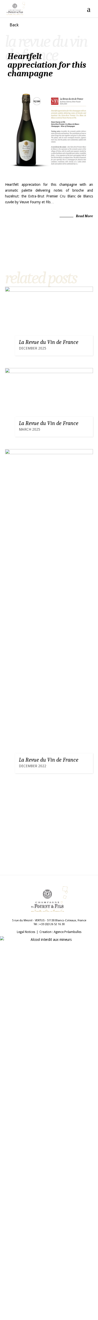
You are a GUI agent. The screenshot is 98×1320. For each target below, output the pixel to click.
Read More (84, 216)
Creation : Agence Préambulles (60, 932)
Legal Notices (26, 932)
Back (14, 24)
